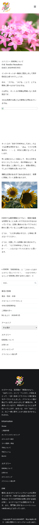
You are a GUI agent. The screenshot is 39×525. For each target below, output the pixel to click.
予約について (6, 448)
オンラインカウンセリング (11, 435)
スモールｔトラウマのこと (12, 301)
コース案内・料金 (8, 443)
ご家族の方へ (7, 310)
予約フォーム (6, 452)
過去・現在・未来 (8, 296)
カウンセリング (8, 349)
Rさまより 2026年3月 (11, 315)
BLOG (4, 456)
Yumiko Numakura (14, 64)
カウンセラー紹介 (8, 439)
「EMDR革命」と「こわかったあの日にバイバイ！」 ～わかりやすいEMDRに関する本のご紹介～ (23, 272)
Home (4, 426)
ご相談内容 (5, 430)
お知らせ (5, 344)
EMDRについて (17, 61)
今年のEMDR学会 (9, 306)
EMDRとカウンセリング (5, 272)
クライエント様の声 (9, 354)
